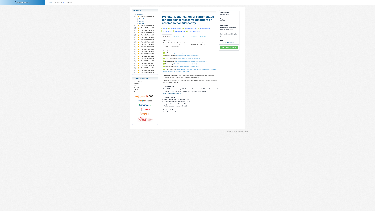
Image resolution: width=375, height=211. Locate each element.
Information (58, 2)
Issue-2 (141, 21)
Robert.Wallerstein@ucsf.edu (172, 93)
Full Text (184, 36)
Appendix (203, 36)
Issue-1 (141, 19)
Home (50, 2)
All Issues (140, 14)
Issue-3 (141, 23)
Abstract (176, 36)
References (193, 36)
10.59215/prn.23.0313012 (228, 42)
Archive (69, 2)
